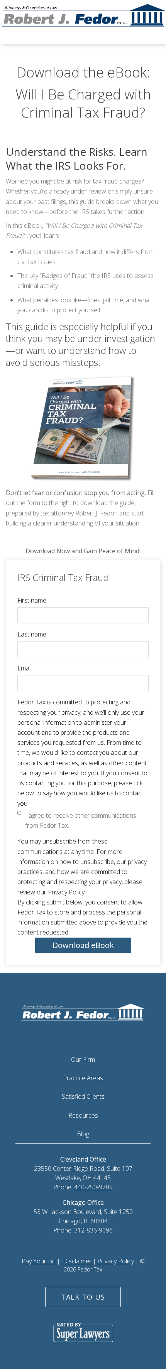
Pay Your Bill (39, 1261)
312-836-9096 (93, 1230)
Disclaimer (78, 1261)
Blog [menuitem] (83, 1134)
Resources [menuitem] (83, 1115)
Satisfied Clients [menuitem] (83, 1096)
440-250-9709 (93, 1187)
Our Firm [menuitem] (83, 1059)
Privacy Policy (115, 1261)
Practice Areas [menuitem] (83, 1078)
